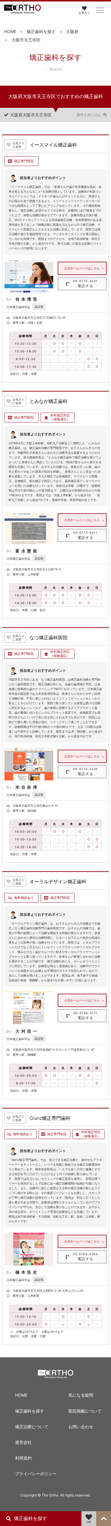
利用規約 (23, 1457)
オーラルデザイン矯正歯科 (58, 881)
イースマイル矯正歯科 (53, 145)
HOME (10, 31)
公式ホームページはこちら (82, 268)
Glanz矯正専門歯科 (50, 1118)
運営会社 (23, 1442)
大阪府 (72, 31)
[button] (100, 10)
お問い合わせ (80, 1426)
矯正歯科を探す (41, 31)
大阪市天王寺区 (26, 39)
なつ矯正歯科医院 (48, 637)
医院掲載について (85, 1410)
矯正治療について (31, 1426)
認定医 (39, 306)
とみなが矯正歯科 (48, 401)
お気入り (84, 12)
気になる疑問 (80, 1395)
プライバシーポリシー (32, 1473)
